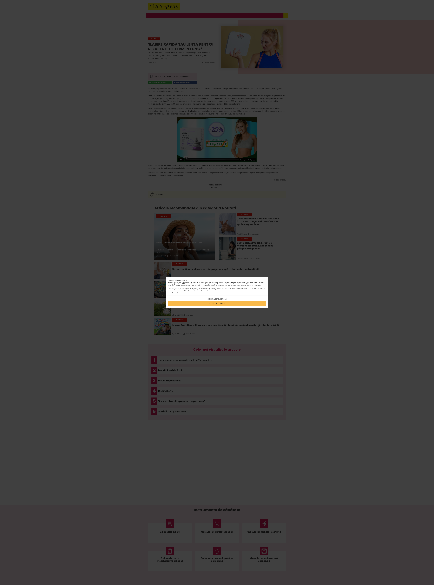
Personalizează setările (217, 299)
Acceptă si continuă (217, 303)
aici (179, 293)
